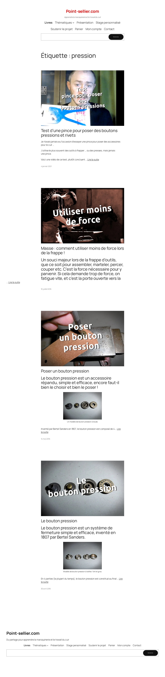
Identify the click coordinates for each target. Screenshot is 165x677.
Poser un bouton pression (65, 371)
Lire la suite (93, 159)
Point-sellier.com (82, 11)
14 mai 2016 (45, 439)
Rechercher (116, 37)
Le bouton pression (59, 521)
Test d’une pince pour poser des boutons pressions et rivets (79, 132)
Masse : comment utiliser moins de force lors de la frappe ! (82, 250)
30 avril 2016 (46, 588)
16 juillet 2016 (46, 289)
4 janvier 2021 (46, 166)
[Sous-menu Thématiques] (73, 22)
